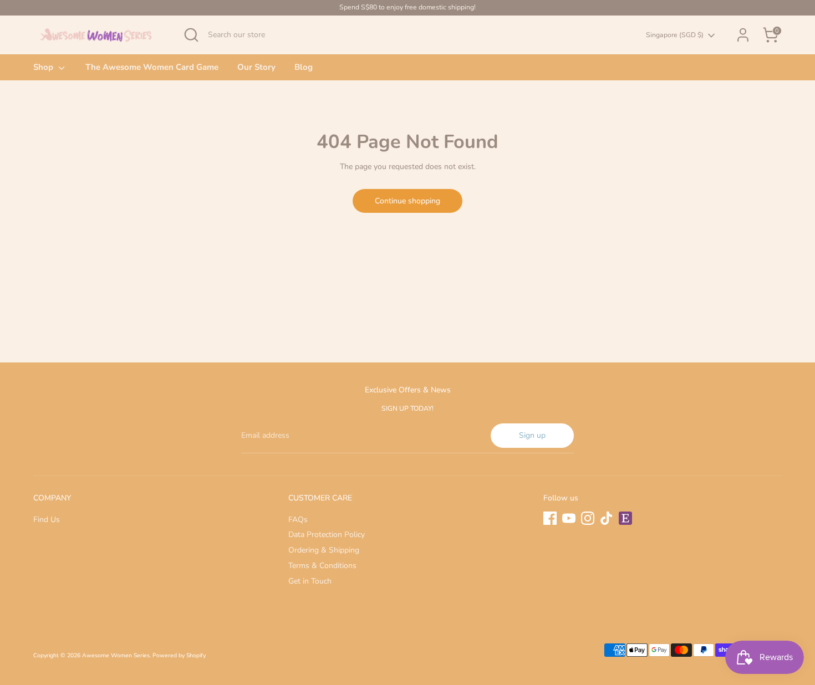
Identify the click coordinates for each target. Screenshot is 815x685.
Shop (44, 67)
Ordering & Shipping (323, 550)
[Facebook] (550, 518)
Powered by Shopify (179, 655)
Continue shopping (407, 201)
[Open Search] (191, 35)
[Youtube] (568, 518)
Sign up (532, 435)
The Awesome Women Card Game (151, 67)
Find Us (46, 519)
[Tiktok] (606, 518)
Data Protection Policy (326, 534)
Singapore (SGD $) (675, 34)
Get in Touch (310, 581)
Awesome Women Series (116, 655)
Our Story (256, 67)
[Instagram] (587, 518)
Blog (303, 67)
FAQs (298, 519)
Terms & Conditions (322, 565)
